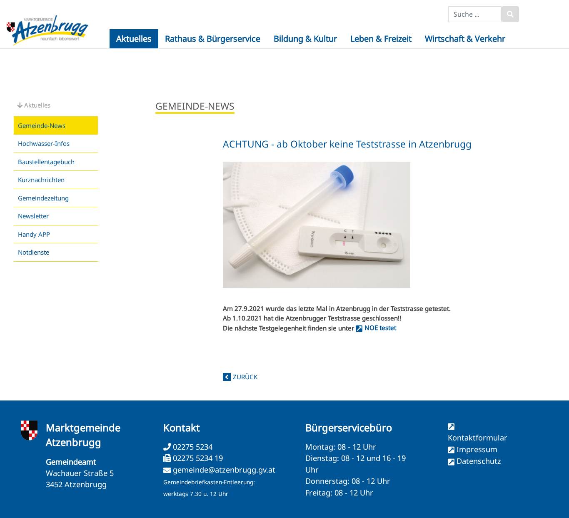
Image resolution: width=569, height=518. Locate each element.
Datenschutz (479, 461)
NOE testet (380, 327)
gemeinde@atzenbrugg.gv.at (224, 470)
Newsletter (33, 216)
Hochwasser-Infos (44, 143)
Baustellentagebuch (46, 162)
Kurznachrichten (41, 179)
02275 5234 (191, 447)
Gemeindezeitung (43, 198)
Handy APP (34, 234)
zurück (245, 377)
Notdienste (33, 252)
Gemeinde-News (41, 125)
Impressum (477, 449)
